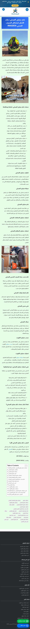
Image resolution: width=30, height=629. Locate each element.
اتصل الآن (14, 5)
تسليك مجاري (19, 357)
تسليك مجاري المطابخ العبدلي (14, 477)
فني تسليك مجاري (25, 555)
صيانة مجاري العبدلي (12, 471)
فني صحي (6, 519)
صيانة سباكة (8, 517)
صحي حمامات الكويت (24, 574)
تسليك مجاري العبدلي (24, 502)
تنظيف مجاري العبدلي (13, 469)
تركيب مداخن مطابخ (25, 609)
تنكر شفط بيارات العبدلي (13, 481)
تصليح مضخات (26, 613)
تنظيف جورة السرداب (25, 592)
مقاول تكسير (26, 611)
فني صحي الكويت (25, 563)
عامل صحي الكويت (25, 572)
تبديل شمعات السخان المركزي (23, 618)
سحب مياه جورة (12, 515)
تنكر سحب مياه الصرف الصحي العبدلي (16, 479)
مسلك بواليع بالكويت (24, 548)
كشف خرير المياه (25, 607)
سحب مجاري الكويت (13, 487)
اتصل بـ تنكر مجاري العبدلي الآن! (15, 494)
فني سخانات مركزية (25, 605)
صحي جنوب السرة (25, 578)
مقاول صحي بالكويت (24, 567)
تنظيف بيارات (11, 504)
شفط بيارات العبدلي (17, 517)
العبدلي (10, 449)
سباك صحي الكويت (25, 565)
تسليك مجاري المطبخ (24, 553)
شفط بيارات (26, 517)
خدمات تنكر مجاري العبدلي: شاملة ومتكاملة (17, 468)
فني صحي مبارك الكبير (24, 576)
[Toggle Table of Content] (25, 465)
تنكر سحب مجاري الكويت (24, 588)
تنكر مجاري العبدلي (12, 511)
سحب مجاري (9, 344)
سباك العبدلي (12, 485)
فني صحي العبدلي (12, 483)
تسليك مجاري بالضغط (24, 546)
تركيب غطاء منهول (25, 616)
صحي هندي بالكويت (25, 569)
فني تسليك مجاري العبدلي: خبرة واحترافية (18, 490)
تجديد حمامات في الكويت (24, 602)
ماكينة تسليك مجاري (25, 551)
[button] (3, 9)
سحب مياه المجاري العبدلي (23, 515)
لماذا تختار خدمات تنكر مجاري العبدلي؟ (17, 492)
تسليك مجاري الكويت (13, 488)
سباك (6, 511)
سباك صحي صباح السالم (24, 580)
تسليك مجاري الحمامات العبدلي (15, 475)
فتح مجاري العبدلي (12, 473)
